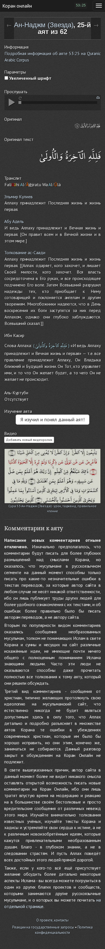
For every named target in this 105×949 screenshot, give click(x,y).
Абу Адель (14, 221)
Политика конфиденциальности (64, 930)
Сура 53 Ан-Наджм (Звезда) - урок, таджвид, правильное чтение (52, 506)
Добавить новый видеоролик (29, 440)
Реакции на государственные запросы (43, 927)
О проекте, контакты (52, 920)
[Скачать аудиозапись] (98, 97)
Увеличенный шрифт (30, 78)
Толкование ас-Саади (24, 252)
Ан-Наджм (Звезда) (43, 25)
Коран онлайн (17, 5)
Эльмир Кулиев (18, 196)
